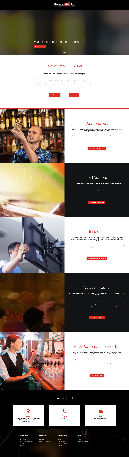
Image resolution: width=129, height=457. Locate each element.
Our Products (55, 95)
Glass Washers (61, 447)
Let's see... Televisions (97, 202)
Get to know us (40, 47)
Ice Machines (61, 445)
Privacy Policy (81, 439)
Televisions (60, 449)
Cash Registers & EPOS (63, 443)
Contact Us (74, 95)
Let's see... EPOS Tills (96, 317)
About (59, 439)
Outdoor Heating (61, 441)
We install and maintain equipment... (59, 42)
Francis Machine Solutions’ (65, 74)
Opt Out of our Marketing (83, 441)
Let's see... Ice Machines (96, 148)
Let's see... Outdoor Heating (97, 258)
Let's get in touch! (97, 375)
